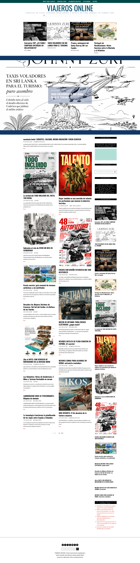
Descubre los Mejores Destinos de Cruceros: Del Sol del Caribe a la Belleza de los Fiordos (39, 307)
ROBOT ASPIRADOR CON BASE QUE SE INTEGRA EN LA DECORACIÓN (105, 518)
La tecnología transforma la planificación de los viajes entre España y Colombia (39, 416)
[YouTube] (111, 9)
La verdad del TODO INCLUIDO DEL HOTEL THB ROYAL (39, 197)
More (24, 148)
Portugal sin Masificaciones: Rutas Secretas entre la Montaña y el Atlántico (104, 47)
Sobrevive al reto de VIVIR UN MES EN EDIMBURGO (38, 249)
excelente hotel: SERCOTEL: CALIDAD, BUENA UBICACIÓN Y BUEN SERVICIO (52, 139)
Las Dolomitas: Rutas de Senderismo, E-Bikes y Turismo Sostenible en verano (38, 378)
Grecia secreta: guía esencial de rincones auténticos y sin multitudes (39, 286)
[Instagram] (105, 9)
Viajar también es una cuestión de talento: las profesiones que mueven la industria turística (75, 201)
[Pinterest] (107, 9)
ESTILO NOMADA (86, 1)
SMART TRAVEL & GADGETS (49, 1)
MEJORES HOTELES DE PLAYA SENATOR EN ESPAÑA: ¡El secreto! (75, 342)
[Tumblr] (113, 9)
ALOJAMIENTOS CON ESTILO (75, 1)
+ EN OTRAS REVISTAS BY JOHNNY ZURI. (106, 502)
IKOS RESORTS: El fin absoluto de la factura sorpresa (72, 414)
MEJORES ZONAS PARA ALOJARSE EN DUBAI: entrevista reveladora (73, 362)
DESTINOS (95, 1)
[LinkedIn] (109, 9)
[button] (115, 172)
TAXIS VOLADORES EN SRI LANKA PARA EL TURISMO (57, 44)
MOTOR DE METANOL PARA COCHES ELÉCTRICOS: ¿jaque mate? (72, 323)
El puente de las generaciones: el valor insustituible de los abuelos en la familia (106, 523)
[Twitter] (103, 9)
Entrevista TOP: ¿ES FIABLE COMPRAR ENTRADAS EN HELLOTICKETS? (34, 45)
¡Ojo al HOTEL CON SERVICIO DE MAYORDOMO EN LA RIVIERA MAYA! (36, 360)
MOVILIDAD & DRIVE (61, 1)
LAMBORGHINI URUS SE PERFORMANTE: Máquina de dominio (38, 397)
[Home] (115, 9)
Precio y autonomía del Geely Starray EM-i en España (80, 45)
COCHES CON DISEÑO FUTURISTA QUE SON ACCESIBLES (75, 271)
